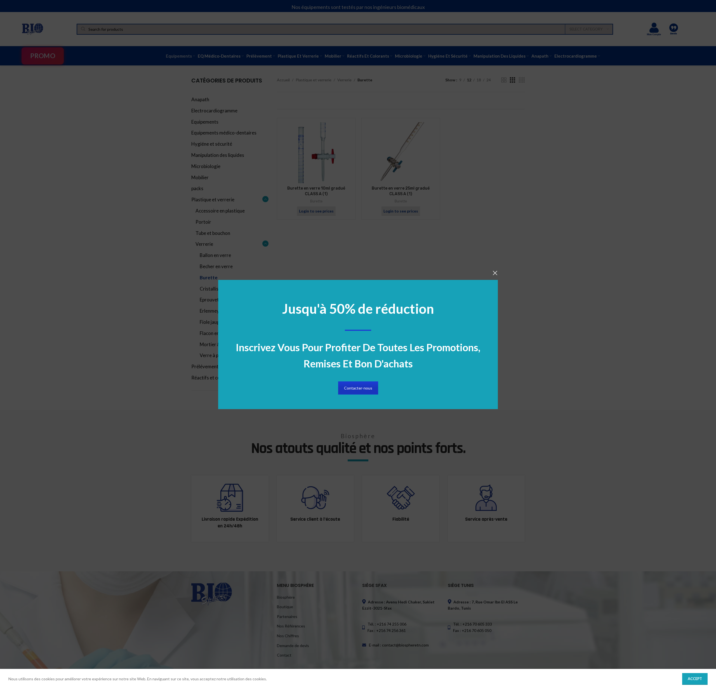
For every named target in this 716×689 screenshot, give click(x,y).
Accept (695, 678)
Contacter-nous (358, 388)
